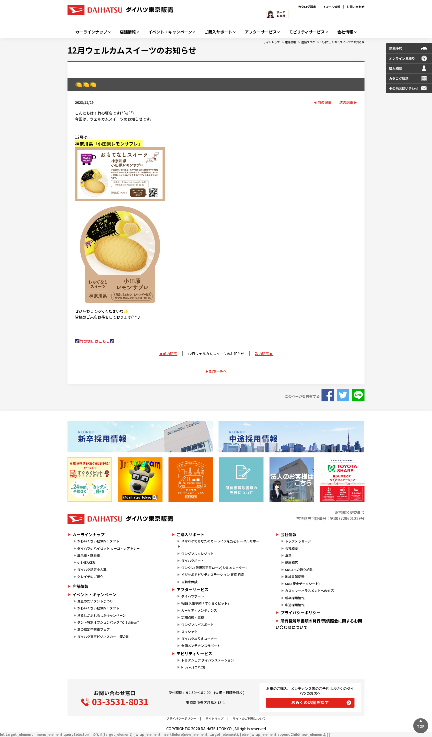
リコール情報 (331, 7)
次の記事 (346, 102)
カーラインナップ (91, 32)
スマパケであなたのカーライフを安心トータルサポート (218, 544)
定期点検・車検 (192, 617)
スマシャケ (189, 631)
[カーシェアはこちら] (342, 479)
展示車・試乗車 (88, 555)
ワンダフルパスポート (197, 624)
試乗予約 (395, 48)
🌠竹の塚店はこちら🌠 (94, 341)
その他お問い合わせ (403, 88)
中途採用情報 (294, 604)
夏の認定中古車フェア (93, 629)
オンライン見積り (402, 58)
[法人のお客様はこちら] (292, 479)
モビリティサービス (307, 32)
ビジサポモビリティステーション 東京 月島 (212, 574)
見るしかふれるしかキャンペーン (101, 615)
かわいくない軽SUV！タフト (98, 541)
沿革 (288, 555)
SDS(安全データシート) (302, 583)
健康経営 (291, 562)
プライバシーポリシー (300, 612)
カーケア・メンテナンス (199, 610)
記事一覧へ (218, 371)
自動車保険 (189, 581)
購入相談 (395, 68)
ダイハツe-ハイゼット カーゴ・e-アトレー (108, 548)
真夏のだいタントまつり (95, 601)
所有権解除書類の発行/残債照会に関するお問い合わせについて (319, 624)
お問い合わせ (355, 7)
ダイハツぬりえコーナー (199, 638)
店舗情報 (128, 32)
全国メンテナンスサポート (200, 645)
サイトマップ (215, 718)
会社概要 (291, 548)
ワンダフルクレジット (197, 553)
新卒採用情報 (294, 597)
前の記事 (325, 102)
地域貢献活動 (294, 576)
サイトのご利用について (249, 718)
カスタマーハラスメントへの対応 (309, 590)
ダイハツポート (192, 560)
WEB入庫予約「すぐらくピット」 (206, 603)
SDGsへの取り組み (299, 569)
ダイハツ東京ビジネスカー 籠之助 (103, 636)
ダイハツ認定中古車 (91, 569)
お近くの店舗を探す (310, 702)
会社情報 (345, 32)
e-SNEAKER (86, 562)
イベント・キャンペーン (170, 32)
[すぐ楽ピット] (90, 479)
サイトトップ (271, 42)
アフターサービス (261, 32)
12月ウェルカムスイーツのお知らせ (342, 42)
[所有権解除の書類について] (241, 479)
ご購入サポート (218, 32)
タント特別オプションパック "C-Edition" (108, 622)
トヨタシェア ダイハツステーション (207, 660)
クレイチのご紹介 (90, 576)
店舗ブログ (308, 42)
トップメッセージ (298, 541)
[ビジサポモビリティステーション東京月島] (190, 479)
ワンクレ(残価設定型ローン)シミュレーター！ (214, 567)
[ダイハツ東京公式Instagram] (140, 479)
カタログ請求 (307, 7)
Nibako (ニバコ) (193, 667)
